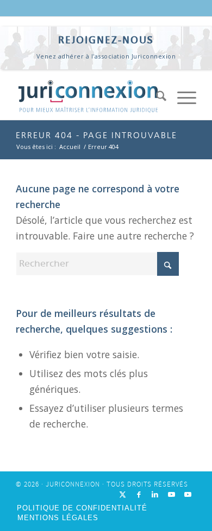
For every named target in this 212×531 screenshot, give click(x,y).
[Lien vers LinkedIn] (155, 495)
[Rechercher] (155, 98)
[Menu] (181, 98)
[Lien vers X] (123, 495)
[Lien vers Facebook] (139, 495)
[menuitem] (155, 98)
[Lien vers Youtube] (172, 495)
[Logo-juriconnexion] (88, 98)
